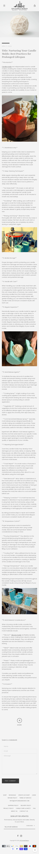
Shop (5, 795)
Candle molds (7, 67)
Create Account (24, 795)
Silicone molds (16, 635)
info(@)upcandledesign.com (19, 801)
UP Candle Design (24, 840)
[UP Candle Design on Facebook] (18, 836)
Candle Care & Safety (23, 808)
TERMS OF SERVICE (25, 798)
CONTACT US (24, 811)
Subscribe (29, 825)
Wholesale (12, 795)
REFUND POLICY (12, 798)
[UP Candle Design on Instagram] (21, 836)
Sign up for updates (19, 816)
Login (34, 795)
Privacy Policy (9, 808)
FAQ (34, 808)
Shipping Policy (13, 805)
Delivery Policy (26, 805)
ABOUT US (14, 811)
